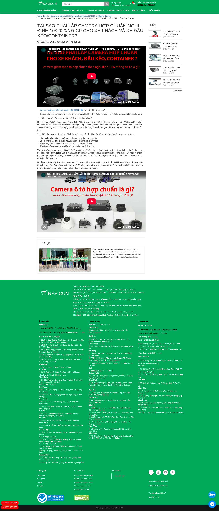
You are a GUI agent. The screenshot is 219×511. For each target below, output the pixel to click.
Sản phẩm (41, 479)
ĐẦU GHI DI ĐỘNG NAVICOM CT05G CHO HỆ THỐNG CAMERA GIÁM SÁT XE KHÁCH (171, 45)
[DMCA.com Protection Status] (81, 497)
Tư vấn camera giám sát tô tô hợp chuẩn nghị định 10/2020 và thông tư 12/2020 (79, 16)
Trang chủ (41, 475)
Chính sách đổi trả (81, 489)
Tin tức (152, 25)
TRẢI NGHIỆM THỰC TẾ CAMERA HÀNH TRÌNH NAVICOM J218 (172, 57)
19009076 (151, 5)
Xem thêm (178, 91)
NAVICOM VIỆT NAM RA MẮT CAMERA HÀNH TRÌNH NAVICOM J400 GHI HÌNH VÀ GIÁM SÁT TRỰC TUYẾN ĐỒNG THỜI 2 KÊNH (172, 33)
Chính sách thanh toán (83, 482)
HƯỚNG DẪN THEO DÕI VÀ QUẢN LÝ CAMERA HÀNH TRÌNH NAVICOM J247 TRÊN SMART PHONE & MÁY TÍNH (172, 69)
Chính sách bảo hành (83, 479)
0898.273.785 (10, 503)
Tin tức (40, 482)
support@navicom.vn (158, 485)
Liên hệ (40, 486)
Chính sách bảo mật (82, 486)
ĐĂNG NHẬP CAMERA (146, 2)
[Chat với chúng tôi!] (212, 504)
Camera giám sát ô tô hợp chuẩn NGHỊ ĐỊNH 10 (61, 110)
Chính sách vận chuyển (83, 475)
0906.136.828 (10, 507)
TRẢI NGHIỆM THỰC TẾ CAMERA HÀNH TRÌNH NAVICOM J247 (172, 81)
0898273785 (154, 497)
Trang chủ (41, 16)
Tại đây (81, 332)
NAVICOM (120, 476)
